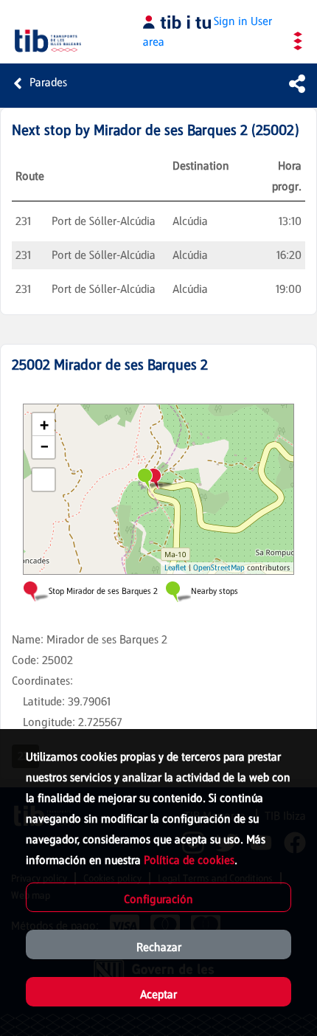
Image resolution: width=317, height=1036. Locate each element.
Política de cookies (189, 860)
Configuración (158, 899)
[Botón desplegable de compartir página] (297, 83)
